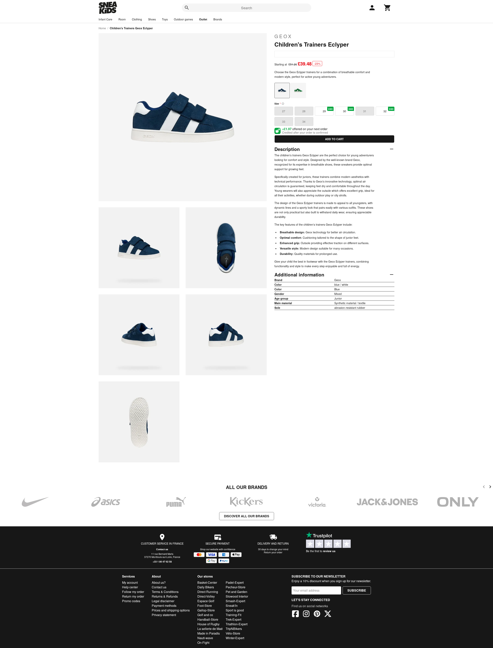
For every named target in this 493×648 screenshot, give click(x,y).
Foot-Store (204, 605)
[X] (328, 614)
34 (303, 121)
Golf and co (205, 615)
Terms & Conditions (165, 591)
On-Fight (203, 642)
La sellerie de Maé (210, 628)
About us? (159, 582)
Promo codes (131, 601)
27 (283, 111)
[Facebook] (295, 614)
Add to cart (334, 139)
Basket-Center (207, 582)
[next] (490, 487)
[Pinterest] (317, 614)
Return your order (273, 552)
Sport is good (235, 610)
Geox (283, 36)
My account (130, 582)
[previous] (484, 487)
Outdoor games (183, 19)
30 (348, 110)
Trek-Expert (233, 619)
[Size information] (283, 103)
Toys (165, 19)
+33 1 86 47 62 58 (162, 561)
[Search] (186, 7)
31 (364, 111)
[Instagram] (306, 614)
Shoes (152, 19)
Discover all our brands (246, 516)
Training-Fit (233, 615)
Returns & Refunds (165, 596)
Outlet (203, 19)
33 (283, 121)
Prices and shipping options (171, 610)
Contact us (162, 549)
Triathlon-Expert (236, 624)
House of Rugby (208, 624)
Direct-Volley (206, 596)
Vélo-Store (233, 633)
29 (328, 110)
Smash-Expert (235, 601)
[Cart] (387, 8)
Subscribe (356, 590)
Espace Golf (205, 601)
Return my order (133, 596)
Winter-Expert (235, 638)
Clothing (137, 19)
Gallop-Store (206, 610)
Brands (217, 19)
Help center (130, 587)
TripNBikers (234, 628)
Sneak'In (232, 605)
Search (246, 7)
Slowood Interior (237, 596)
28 (303, 111)
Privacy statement (164, 615)
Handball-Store (207, 619)
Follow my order (133, 591)
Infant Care (105, 19)
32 (388, 110)
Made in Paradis (208, 633)
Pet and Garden (236, 591)
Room (122, 19)
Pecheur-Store (235, 587)
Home (102, 28)
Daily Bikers (205, 587)
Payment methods (164, 605)
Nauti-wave (205, 638)
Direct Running (207, 591)
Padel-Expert (235, 582)
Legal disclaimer (163, 601)
